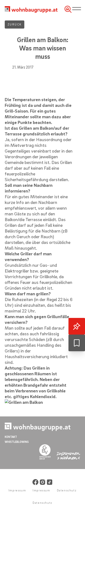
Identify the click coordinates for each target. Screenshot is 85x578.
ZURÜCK (14, 24)
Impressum (17, 490)
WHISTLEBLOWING (17, 442)
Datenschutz (67, 490)
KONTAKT (11, 437)
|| (78, 8)
